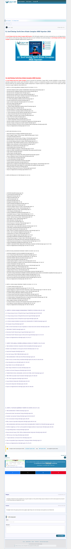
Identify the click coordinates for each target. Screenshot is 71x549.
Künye (24, 541)
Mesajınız (8, 524)
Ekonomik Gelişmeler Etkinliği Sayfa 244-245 (16, 384)
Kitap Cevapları (21, 1)
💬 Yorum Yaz (8, 23)
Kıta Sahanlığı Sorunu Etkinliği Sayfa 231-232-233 (17, 362)
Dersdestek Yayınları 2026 (30, 448)
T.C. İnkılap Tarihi (15, 20)
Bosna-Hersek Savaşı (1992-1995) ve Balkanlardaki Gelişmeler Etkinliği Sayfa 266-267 (26, 432)
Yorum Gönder (60, 535)
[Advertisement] (35, 11)
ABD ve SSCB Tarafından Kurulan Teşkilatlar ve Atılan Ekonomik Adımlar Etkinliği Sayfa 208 (27, 326)
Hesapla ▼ (35, 1)
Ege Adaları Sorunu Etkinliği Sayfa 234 (15, 365)
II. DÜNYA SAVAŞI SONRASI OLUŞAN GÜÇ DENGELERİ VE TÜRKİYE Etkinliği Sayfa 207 (26, 321)
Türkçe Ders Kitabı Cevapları (44, 541)
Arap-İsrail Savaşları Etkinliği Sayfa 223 (15, 351)
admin (9, 27)
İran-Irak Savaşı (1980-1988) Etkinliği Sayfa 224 (17, 354)
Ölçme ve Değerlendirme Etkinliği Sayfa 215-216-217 (18, 337)
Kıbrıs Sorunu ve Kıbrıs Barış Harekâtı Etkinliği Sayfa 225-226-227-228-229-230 (24, 359)
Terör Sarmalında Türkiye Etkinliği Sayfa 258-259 (17, 418)
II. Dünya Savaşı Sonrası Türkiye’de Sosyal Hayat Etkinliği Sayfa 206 (22, 318)
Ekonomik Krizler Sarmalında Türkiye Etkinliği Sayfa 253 (19, 413)
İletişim (33, 541)
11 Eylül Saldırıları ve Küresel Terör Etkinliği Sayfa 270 (18, 437)
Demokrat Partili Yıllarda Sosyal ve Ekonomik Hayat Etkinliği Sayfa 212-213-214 (25, 334)
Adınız (7, 519)
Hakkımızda (37, 541)
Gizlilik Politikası (28, 541)
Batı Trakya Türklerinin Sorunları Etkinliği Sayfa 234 (18, 367)
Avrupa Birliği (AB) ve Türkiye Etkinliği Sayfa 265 (17, 429)
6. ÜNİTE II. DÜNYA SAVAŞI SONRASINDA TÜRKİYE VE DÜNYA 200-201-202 (25, 310)
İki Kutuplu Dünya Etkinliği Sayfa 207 (15, 324)
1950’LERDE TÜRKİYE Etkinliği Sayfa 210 (15, 329)
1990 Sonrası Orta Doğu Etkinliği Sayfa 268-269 (17, 435)
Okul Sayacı (28, 1)
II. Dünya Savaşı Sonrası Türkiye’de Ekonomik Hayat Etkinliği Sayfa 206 (23, 316)
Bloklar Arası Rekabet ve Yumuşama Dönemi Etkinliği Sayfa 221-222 (22, 348)
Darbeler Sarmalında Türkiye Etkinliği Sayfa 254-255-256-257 (20, 416)
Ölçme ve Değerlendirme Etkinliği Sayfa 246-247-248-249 (19, 386)
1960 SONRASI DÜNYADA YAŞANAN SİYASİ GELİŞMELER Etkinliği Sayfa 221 (24, 346)
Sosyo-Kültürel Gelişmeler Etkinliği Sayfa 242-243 (18, 381)
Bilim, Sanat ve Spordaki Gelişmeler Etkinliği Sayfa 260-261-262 (21, 421)
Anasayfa (9, 20)
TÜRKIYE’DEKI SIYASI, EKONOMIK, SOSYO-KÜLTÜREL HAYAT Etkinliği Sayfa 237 (25, 373)
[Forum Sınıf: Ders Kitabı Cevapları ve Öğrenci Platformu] (11, 3)
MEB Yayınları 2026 (42, 448)
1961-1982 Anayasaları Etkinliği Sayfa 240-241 (17, 378)
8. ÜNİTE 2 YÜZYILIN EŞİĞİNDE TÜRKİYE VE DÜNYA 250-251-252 (22, 408)
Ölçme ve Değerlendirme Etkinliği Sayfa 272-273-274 (18, 443)
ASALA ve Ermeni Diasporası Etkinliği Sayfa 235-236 (18, 370)
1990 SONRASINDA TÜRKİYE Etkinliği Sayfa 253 (17, 410)
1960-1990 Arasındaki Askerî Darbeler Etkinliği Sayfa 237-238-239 (21, 375)
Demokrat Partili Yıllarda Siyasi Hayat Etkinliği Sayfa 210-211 (20, 332)
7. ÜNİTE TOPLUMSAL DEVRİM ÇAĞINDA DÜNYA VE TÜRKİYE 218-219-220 (25, 343)
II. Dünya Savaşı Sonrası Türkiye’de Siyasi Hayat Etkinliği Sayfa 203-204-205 (24, 313)
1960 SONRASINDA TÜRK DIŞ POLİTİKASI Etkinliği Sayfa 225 (20, 357)
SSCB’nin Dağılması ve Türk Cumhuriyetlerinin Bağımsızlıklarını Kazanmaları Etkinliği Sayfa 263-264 (29, 427)
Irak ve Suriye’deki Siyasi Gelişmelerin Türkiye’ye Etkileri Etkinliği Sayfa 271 (24, 440)
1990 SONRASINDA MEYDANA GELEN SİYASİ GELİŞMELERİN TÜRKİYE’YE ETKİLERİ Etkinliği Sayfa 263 (30, 424)
